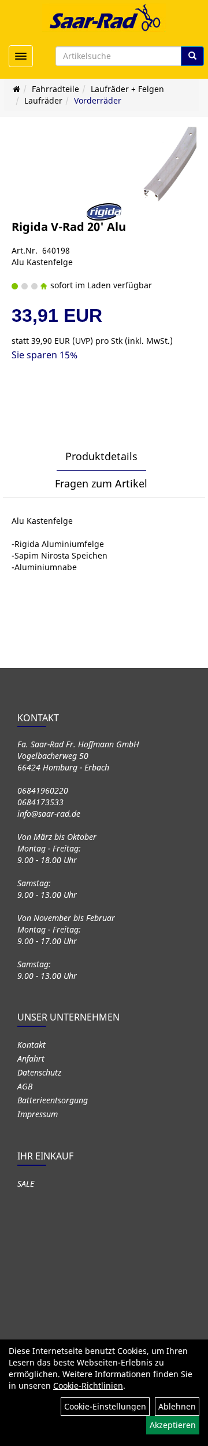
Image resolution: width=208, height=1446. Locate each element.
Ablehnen (177, 1406)
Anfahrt (30, 1058)
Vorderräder (97, 100)
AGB (24, 1086)
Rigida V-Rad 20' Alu (69, 226)
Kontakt (31, 1044)
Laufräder (43, 100)
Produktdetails (101, 456)
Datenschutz (39, 1072)
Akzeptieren (173, 1424)
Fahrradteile (55, 88)
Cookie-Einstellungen (105, 1406)
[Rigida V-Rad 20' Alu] (167, 164)
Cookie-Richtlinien (88, 1385)
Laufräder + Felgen (127, 88)
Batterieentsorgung (52, 1100)
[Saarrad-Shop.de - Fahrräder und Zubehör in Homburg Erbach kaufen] (104, 17)
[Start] (16, 88)
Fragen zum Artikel (101, 483)
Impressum (37, 1114)
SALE (25, 1183)
